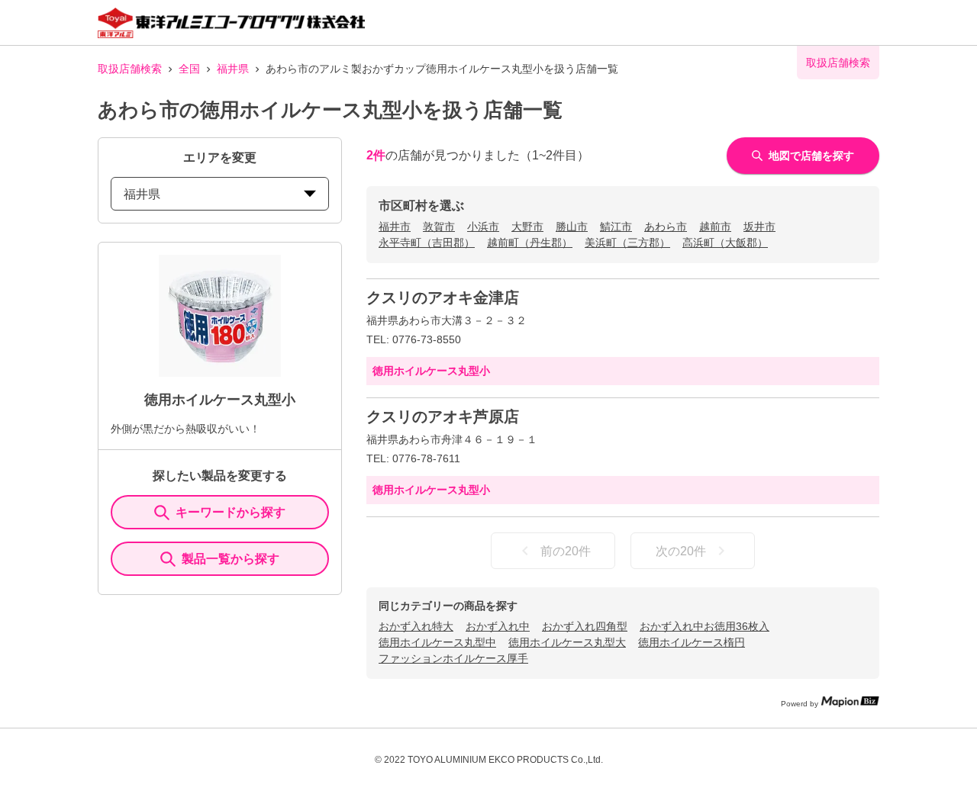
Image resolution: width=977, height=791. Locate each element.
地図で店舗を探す (811, 156)
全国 (189, 69)
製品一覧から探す (230, 558)
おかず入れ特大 (416, 626)
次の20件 (681, 551)
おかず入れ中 (498, 626)
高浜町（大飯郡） (725, 242)
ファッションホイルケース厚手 (453, 658)
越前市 (715, 226)
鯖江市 (616, 226)
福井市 (395, 226)
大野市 (527, 226)
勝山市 (572, 226)
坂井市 (759, 226)
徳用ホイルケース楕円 (691, 642)
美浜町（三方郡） (627, 242)
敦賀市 (439, 226)
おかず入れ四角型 (584, 626)
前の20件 (565, 551)
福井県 (233, 69)
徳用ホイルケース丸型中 (437, 642)
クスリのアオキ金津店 (442, 297)
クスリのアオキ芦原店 (442, 416)
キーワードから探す (230, 512)
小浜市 (483, 226)
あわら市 (665, 226)
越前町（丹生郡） (529, 242)
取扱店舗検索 (130, 69)
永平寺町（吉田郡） (427, 242)
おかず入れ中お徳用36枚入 (704, 626)
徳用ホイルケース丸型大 (567, 642)
